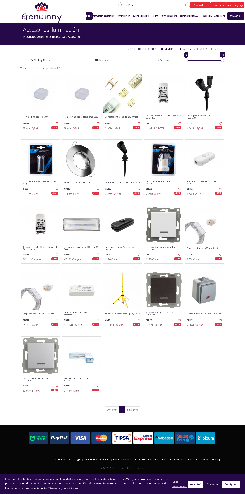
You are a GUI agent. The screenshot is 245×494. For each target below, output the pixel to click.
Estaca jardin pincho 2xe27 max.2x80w (199, 117)
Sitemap (216, 459)
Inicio (89, 16)
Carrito (236, 16)
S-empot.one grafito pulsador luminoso (160, 314)
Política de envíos (122, 459)
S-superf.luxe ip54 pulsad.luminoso (204, 314)
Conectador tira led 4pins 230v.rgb (121, 117)
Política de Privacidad (173, 459)
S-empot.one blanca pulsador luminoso (160, 248)
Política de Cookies (198, 459)
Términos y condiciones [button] (63, 488)
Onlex (149, 123)
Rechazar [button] (212, 484)
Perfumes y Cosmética (103, 16)
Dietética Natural (189, 16)
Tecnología (206, 16)
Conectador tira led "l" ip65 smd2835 (77, 379)
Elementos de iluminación (176, 48)
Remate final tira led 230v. (35, 117)
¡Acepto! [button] (195, 484)
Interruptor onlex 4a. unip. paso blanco (202, 182)
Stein (25, 386)
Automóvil (219, 16)
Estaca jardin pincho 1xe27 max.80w (122, 182)
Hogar (155, 16)
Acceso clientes (201, 5)
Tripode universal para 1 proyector (122, 314)
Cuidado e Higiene (141, 16)
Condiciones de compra (96, 459)
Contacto (60, 459)
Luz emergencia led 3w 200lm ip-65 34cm (81, 248)
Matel (26, 123)
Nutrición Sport (169, 16)
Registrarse (219, 5)
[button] (102, 60)
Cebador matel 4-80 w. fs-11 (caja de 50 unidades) (163, 117)
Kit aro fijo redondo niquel (77, 182)
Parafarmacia (123, 16)
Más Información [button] (179, 484)
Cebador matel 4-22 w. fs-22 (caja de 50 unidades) (40, 248)
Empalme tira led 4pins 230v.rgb (38, 314)
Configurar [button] (230, 484)
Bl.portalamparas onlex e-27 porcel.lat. (160, 182)
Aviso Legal (74, 459)
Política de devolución (147, 459)
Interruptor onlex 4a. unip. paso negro (120, 248)
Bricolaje (152, 48)
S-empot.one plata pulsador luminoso (37, 379)
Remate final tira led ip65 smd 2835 (81, 117)
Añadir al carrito (42, 135)
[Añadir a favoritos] (56, 123)
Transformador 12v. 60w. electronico (76, 314)
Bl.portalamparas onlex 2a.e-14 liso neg (40, 182)
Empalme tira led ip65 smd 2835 (202, 248)
